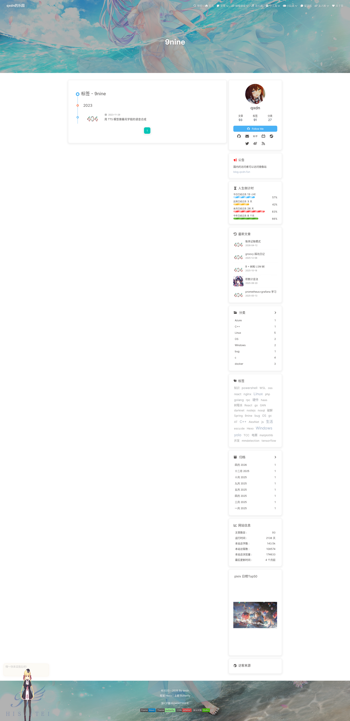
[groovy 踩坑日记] (238, 256)
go (256, 405)
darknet (239, 410)
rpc (248, 400)
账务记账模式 (253, 241)
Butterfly (185, 695)
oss (270, 388)
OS (264, 415)
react (237, 394)
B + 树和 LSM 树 (255, 266)
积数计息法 (251, 279)
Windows (264, 428)
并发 (237, 440)
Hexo (250, 428)
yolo (237, 435)
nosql (261, 410)
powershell (249, 388)
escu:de (239, 428)
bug (257, 415)
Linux (258, 394)
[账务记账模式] (238, 243)
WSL (263, 388)
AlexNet (254, 422)
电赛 (254, 435)
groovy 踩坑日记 (255, 253)
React (248, 405)
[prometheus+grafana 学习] (238, 294)
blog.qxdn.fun (241, 171)
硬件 (255, 400)
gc (270, 415)
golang (239, 400)
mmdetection (250, 440)
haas (264, 400)
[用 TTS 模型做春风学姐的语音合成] (92, 117)
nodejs (251, 410)
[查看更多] (275, 313)
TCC (246, 435)
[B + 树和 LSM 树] (238, 268)
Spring (238, 415)
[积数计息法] (238, 281)
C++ (243, 422)
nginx (247, 394)
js (262, 422)
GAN (263, 405)
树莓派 (238, 405)
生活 (269, 421)
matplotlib (266, 435)
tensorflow (269, 440)
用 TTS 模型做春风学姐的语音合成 (125, 119)
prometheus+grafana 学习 (260, 291)
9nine (248, 415)
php (267, 394)
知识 (237, 388)
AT (236, 422)
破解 (270, 410)
